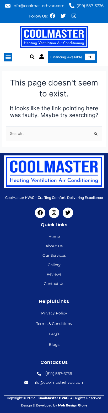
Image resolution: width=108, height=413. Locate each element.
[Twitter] (63, 16)
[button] (8, 57)
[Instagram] (74, 16)
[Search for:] (54, 133)
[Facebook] (52, 16)
